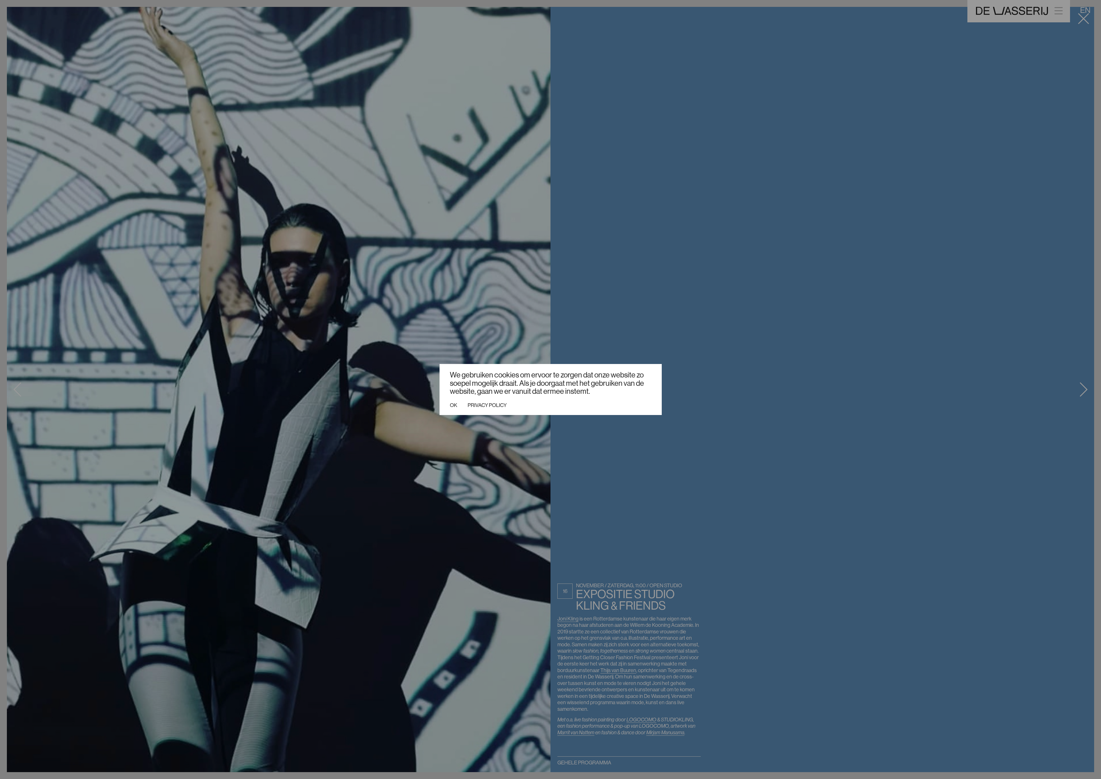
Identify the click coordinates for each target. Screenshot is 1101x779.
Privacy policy (487, 405)
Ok (453, 405)
